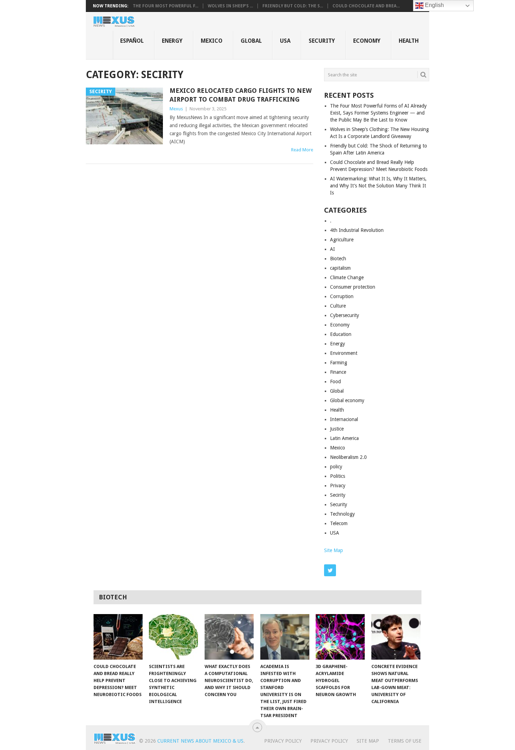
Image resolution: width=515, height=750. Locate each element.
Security (322, 40)
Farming (338, 362)
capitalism (340, 268)
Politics (337, 476)
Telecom (339, 523)
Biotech (338, 258)
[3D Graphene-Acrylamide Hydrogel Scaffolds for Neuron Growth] (340, 637)
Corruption (341, 296)
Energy (172, 40)
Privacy (337, 485)
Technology (342, 514)
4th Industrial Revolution (357, 230)
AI (332, 249)
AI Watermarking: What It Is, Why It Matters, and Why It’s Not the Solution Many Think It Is (378, 185)
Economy (366, 40)
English (434, 5)
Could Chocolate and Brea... (366, 6)
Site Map (333, 550)
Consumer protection (352, 287)
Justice (337, 429)
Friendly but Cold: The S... (292, 6)
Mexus (176, 108)
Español (132, 40)
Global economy (347, 400)
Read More (302, 149)
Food (335, 381)
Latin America (344, 438)
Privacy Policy (283, 741)
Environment (343, 353)
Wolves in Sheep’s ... (230, 6)
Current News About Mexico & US (200, 741)
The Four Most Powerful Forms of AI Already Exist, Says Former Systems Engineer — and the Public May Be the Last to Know (378, 113)
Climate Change (347, 277)
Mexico (211, 40)
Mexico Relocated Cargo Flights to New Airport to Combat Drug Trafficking (241, 95)
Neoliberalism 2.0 (348, 457)
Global (251, 40)
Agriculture (341, 239)
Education (340, 334)
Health (409, 40)
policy (336, 466)
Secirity (337, 495)
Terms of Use (404, 741)
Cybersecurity (344, 315)
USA (285, 40)
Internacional (344, 419)
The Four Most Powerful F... (165, 6)
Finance (338, 372)
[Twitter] (330, 570)
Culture (338, 306)
